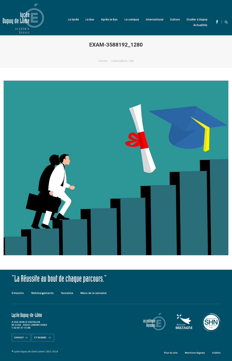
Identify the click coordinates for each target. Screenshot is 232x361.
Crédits (216, 352)
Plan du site (171, 352)
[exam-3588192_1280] (116, 168)
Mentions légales (195, 352)
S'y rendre (40, 337)
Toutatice (67, 293)
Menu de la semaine (93, 293)
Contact (19, 337)
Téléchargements (42, 293)
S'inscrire (18, 293)
